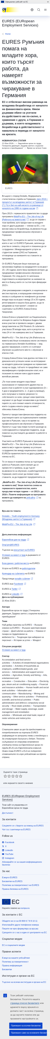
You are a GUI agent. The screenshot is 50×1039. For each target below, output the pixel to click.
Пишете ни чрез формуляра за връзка (20, 929)
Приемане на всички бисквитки (26, 1026)
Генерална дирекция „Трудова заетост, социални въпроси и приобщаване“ (24, 613)
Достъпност (7, 813)
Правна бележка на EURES (15, 889)
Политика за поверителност (15, 962)
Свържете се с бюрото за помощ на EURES (23, 826)
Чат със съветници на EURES (16, 829)
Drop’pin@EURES (10, 545)
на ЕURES (29, 550)
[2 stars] (7, 776)
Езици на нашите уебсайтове (16, 958)
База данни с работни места (15, 563)
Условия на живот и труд (13, 555)
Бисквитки (7, 969)
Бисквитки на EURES (12, 881)
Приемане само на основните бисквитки (29, 1033)
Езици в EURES (9, 877)
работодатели (28, 568)
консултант (19, 550)
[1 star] (5, 776)
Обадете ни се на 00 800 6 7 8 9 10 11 (19, 921)
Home (8, 34)
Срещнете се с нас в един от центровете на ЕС (24, 932)
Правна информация (12, 965)
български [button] (32, 10)
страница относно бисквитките (24, 1003)
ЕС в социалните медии (13, 945)
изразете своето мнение (20, 783)
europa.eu (25, 908)
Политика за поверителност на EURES (20, 885)
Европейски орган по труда (15, 610)
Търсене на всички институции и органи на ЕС (24, 982)
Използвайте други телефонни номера (20, 925)
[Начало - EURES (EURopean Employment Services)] (15, 10)
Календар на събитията (13, 573)
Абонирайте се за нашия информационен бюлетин (22, 863)
